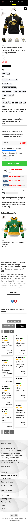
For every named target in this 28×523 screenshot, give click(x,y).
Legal (3, 508)
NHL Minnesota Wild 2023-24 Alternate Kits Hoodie (13, 243)
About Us (4, 472)
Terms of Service (7, 482)
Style (4, 76)
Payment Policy (6, 502)
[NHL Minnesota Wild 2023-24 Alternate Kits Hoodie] (14, 227)
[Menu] (2, 9)
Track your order (7, 485)
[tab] (14, 258)
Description (4, 258)
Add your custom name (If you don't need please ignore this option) (14, 111)
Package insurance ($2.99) (13, 137)
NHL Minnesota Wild (11, 193)
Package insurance (8, 131)
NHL (3, 46)
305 (12, 332)
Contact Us (5, 495)
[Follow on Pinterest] (15, 301)
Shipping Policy (6, 499)
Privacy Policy (5, 479)
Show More (13, 292)
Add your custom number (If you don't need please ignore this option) (12, 121)
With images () (15, 321)
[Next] (23, 24)
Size (3, 98)
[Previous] (3, 24)
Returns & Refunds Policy (9, 475)
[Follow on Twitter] (12, 301)
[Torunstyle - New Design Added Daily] (14, 9)
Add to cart (14, 163)
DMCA (3, 505)
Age (3, 70)
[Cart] (25, 8)
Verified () (9, 325)
